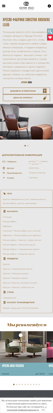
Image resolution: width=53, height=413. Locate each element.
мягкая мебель (9, 203)
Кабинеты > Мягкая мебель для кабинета (22, 235)
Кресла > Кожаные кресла (15, 278)
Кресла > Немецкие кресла (15, 273)
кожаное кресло (38, 199)
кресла (20, 203)
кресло (6, 199)
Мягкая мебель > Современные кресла (21, 249)
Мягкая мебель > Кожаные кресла (18, 254)
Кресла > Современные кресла (17, 269)
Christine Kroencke (37, 173)
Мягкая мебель (10, 221)
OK (43, 410)
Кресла (6, 264)
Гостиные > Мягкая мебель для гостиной (21, 231)
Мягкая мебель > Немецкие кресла (19, 245)
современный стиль (20, 199)
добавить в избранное (23, 91)
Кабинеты (7, 226)
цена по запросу (23, 98)
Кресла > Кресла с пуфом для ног (18, 287)
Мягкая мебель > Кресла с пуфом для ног (22, 240)
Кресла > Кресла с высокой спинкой (20, 283)
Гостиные (7, 217)
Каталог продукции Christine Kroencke (20, 308)
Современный (9, 298)
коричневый (30, 203)
